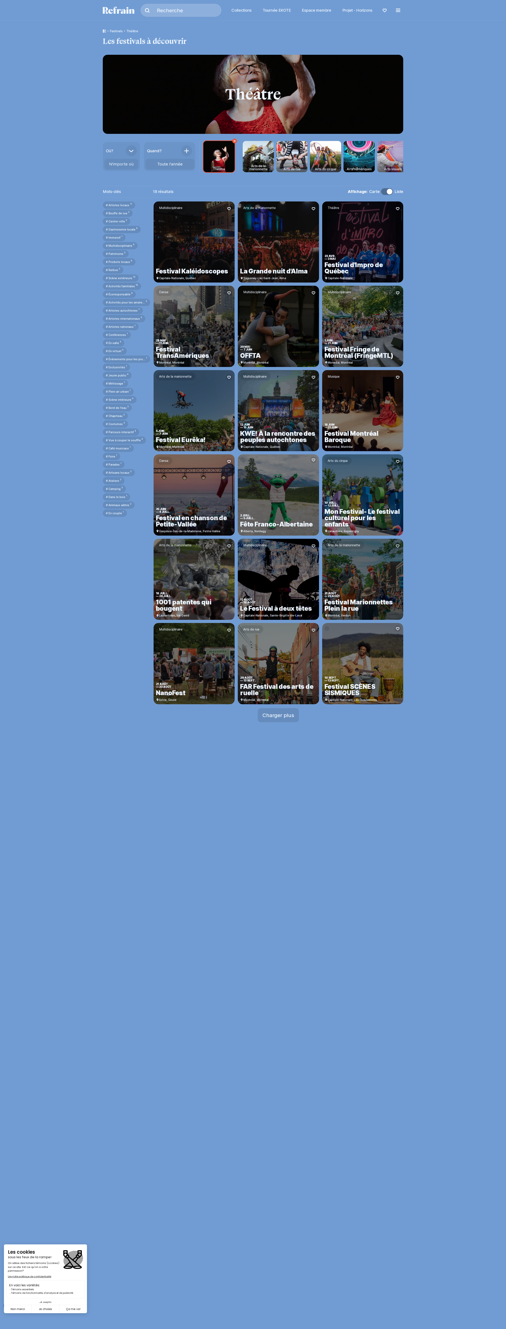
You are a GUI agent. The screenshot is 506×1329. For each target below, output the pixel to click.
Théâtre (132, 31)
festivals (116, 31)
